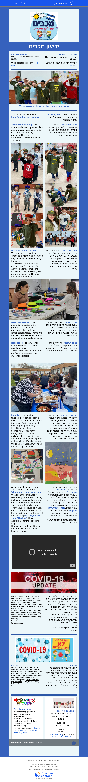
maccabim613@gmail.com (42, 769)
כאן (70, 65)
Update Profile (34, 766)
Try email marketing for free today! (44, 778)
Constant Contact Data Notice (49, 766)
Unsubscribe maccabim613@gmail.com (44, 764)
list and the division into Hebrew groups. (25, 731)
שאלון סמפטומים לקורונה (57, 683)
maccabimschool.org (35, 742)
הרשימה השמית (54, 734)
